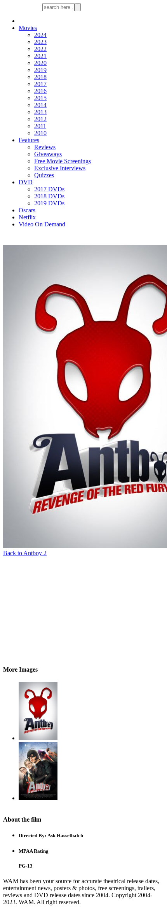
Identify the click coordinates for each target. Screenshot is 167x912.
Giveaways (48, 154)
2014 (40, 105)
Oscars (27, 210)
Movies (28, 28)
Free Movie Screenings (62, 161)
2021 (40, 56)
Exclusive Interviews (59, 168)
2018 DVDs (49, 196)
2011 (40, 126)
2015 (40, 98)
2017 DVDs (49, 189)
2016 (40, 91)
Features (29, 140)
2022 (40, 49)
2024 (40, 35)
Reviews (45, 147)
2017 (40, 84)
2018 (40, 77)
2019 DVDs (49, 203)
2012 (40, 119)
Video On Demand (42, 224)
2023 (40, 42)
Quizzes (44, 175)
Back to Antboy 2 (25, 553)
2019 (40, 70)
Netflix (27, 217)
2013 (40, 112)
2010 (40, 133)
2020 (40, 63)
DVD (26, 182)
